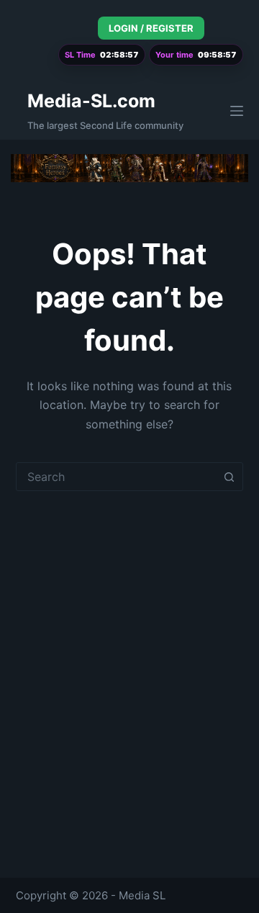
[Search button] (228, 476)
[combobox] (116, 476)
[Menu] (236, 110)
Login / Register (151, 28)
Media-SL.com (91, 101)
